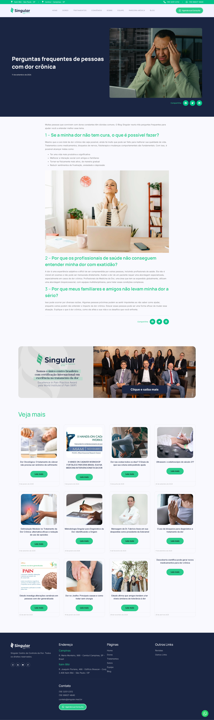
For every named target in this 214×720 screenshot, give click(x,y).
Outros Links (164, 644)
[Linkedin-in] (18, 665)
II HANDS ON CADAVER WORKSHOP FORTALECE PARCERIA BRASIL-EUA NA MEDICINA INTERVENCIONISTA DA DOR (84, 465)
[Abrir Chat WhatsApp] (205, 713)
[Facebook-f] (28, 665)
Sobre (110, 10)
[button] (185, 103)
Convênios (96, 10)
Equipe (121, 10)
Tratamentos (79, 10)
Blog (152, 10)
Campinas (65, 650)
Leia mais (39, 474)
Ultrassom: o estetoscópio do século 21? (175, 462)
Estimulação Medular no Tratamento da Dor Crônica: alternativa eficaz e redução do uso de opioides (39, 532)
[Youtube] (23, 665)
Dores (65, 10)
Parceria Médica (137, 10)
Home (54, 10)
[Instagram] (13, 665)
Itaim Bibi (64, 664)
